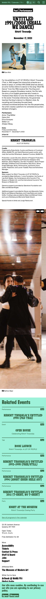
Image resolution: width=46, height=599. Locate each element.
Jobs (4, 558)
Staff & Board (8, 554)
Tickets (5, 548)
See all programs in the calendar (14, 517)
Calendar (15, 2)
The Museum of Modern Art (15, 570)
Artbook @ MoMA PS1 (12, 578)
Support (6, 561)
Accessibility (8, 545)
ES (33, 2)
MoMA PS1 (6, 2)
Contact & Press (10, 551)
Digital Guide (8, 581)
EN (30, 2)
